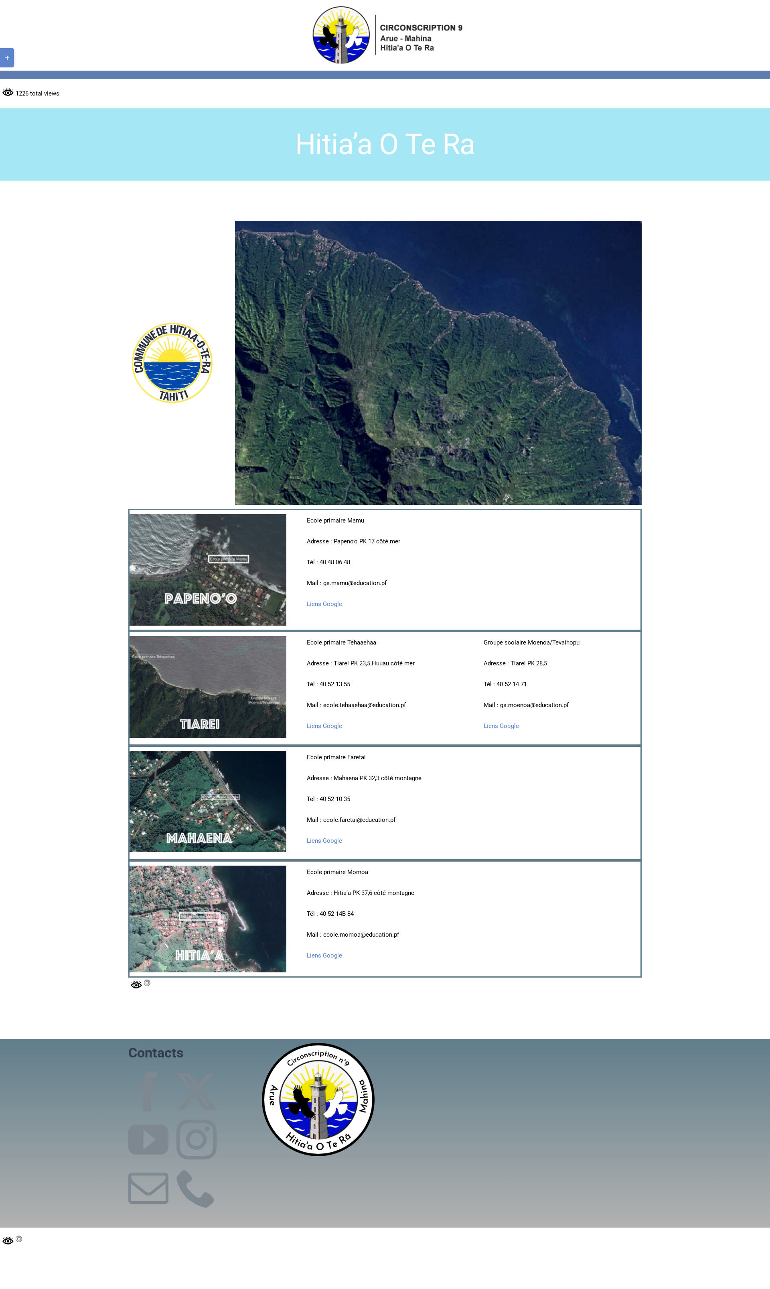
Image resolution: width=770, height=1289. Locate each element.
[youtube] (148, 1140)
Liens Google (324, 604)
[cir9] (385, 6)
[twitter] (196, 1091)
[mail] (148, 1188)
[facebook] (148, 1091)
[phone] (196, 1188)
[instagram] (196, 1140)
